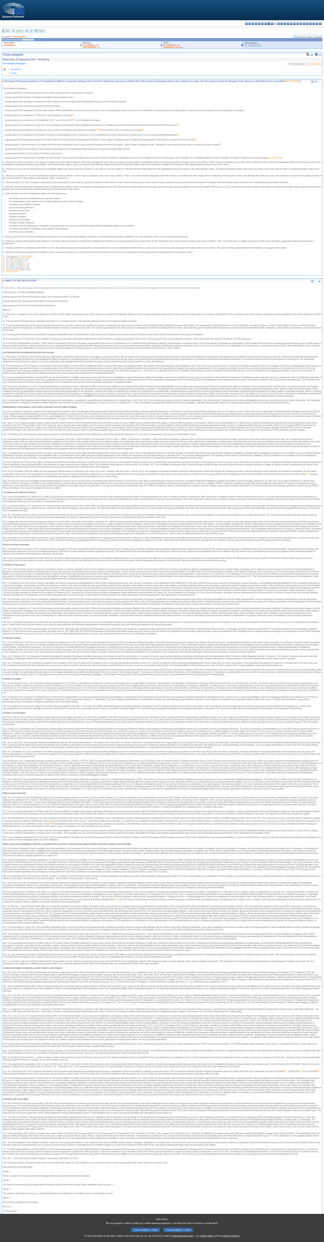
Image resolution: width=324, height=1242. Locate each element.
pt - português (304, 23)
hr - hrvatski (278, 23)
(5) (4, 264)
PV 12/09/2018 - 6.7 (172, 45)
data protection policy (183, 1236)
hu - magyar (291, 23)
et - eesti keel (262, 23)
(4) (4, 262)
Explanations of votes (173, 47)
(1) (4, 256)
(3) (4, 260)
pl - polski (301, 23)
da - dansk (256, 23)
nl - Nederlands (297, 23)
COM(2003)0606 (12, 271)
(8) (4, 269)
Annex (14, 73)
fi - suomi (317, 23)
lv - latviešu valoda (285, 23)
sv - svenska (320, 23)
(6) (4, 266)
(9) (4, 271)
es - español (249, 23)
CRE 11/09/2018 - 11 (91, 47)
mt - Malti (294, 23)
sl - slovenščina (314, 23)
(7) (4, 268)
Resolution (16, 69)
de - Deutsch (259, 23)
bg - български (246, 23)
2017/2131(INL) (19, 37)
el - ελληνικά (265, 23)
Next (27, 31)
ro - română (307, 23)
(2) (4, 258)
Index (7, 31)
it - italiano (281, 23)
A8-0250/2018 (9, 45)
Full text (41, 31)
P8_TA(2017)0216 (25, 256)
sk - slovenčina (310, 23)
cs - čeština (253, 23)
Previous (19, 31)
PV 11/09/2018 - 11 (90, 45)
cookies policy (207, 1236)
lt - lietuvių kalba (288, 23)
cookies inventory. (231, 1236)
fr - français (272, 23)
